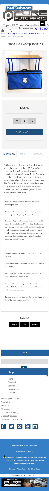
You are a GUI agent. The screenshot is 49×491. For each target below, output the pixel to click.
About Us (5, 405)
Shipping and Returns (10, 398)
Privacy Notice (21, 469)
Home (3, 34)
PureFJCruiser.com (30, 446)
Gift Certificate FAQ (9, 412)
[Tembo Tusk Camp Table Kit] (24, 92)
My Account (6, 409)
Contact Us (6, 402)
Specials (11, 386)
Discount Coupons (9, 416)
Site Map (12, 469)
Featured (12, 382)
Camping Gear (14, 34)
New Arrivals (13, 389)
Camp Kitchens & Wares (32, 34)
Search (26, 352)
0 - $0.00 (41, 28)
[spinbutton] (24, 121)
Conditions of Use (34, 469)
